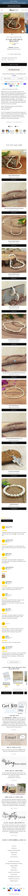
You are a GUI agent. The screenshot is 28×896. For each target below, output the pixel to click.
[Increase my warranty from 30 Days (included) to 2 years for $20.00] (15, 57)
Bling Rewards (14, 852)
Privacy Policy (17, 727)
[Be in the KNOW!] (14, 739)
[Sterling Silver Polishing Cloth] (6, 676)
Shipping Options (14, 865)
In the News (14, 854)
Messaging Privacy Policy (14, 876)
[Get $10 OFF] (14, 707)
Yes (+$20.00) (9, 59)
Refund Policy (14, 870)
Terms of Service (14, 856)
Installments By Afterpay (14, 861)
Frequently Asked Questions (14, 850)
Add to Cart (6, 692)
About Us (14, 846)
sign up (14, 729)
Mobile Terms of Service (14, 878)
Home (7, 37)
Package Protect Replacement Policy (14, 863)
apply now (14, 808)
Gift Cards (14, 867)
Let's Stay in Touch (13, 885)
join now (14, 780)
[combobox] (18, 689)
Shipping (9, 49)
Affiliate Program (14, 881)
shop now (14, 835)
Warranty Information (14, 122)
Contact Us (14, 848)
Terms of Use (9, 727)
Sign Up (14, 754)
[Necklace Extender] (18, 676)
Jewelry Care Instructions (14, 872)
